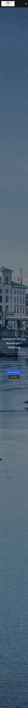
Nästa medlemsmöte (14, 372)
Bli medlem (14, 377)
